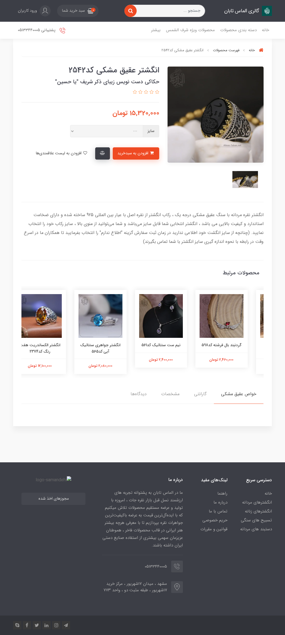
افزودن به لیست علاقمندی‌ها (59, 153)
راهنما (222, 493)
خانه (265, 30)
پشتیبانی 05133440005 (37, 30)
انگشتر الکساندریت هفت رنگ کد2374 (51, 348)
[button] (78, 11)
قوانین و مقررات (213, 529)
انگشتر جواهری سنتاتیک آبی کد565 (112, 348)
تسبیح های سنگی (256, 520)
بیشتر (156, 30)
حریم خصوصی (214, 520)
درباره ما (220, 502)
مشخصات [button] (170, 393)
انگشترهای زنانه (258, 511)
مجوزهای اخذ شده (53, 498)
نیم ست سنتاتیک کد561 (173, 345)
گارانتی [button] (200, 393)
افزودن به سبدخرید (133, 153)
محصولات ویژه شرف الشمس (190, 30)
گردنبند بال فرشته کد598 (233, 345)
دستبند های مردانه (256, 529)
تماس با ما (218, 511)
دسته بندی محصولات (238, 30)
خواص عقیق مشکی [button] (238, 393)
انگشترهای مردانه (257, 502)
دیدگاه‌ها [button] (139, 393)
